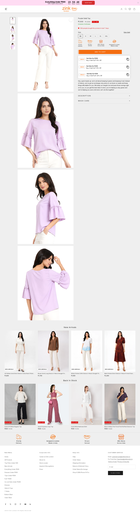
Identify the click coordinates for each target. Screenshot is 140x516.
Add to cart (100, 52)
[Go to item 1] (12, 20)
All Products (8, 460)
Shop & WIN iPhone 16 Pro (81, 472)
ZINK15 (82, 67)
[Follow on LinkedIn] (30, 504)
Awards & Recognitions (46, 466)
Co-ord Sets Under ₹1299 (13, 482)
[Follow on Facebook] (5, 504)
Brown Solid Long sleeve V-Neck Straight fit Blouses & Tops (51, 373)
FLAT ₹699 (8, 479)
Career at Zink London (46, 457)
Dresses (7, 485)
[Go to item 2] (12, 29)
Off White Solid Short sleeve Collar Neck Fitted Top (19, 373)
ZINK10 (82, 59)
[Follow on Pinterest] (20, 504)
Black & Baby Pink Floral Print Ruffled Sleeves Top (119, 426)
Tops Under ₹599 (10, 475)
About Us (42, 460)
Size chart (127, 32)
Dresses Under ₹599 (11, 472)
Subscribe (115, 473)
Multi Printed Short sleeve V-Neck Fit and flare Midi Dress (118, 373)
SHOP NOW (88, 2)
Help (74, 457)
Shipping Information (79, 463)
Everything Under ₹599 (12, 469)
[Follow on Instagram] (15, 504)
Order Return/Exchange (80, 469)
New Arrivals (8, 466)
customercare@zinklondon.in (121, 457)
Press (41, 469)
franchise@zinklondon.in (125, 459)
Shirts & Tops (9, 488)
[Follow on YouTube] (25, 504)
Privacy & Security (123, 461)
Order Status (77, 460)
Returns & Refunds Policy (80, 466)
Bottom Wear (9, 494)
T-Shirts (7, 491)
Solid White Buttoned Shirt (79, 426)
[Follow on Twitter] (10, 504)
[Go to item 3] (12, 37)
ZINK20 (82, 74)
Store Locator (43, 463)
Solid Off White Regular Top (13, 426)
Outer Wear (8, 497)
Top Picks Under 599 (11, 463)
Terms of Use (112, 461)
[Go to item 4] (12, 46)
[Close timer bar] (138, 3)
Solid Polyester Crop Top (45, 426)
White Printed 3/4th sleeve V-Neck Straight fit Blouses (85, 373)
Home (6, 457)
